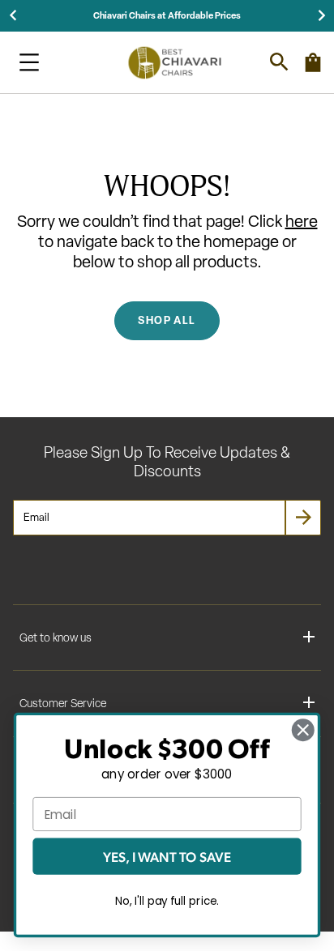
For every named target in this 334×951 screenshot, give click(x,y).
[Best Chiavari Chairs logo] (174, 62)
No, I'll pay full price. (167, 901)
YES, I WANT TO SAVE (167, 856)
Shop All (166, 320)
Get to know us (55, 638)
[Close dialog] (303, 729)
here (301, 221)
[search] (279, 62)
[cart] (313, 69)
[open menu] (29, 62)
